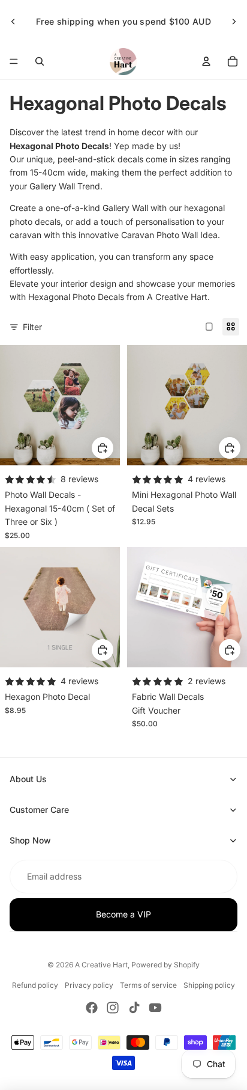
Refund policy (35, 985)
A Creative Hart (101, 964)
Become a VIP (123, 914)
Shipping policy (209, 985)
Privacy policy (89, 985)
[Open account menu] (206, 61)
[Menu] (14, 61)
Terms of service (148, 985)
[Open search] (39, 61)
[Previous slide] (13, 21)
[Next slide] (234, 21)
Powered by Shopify (165, 964)
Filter (32, 327)
